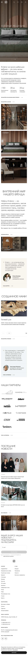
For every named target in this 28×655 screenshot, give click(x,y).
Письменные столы (5, 593)
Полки (2, 589)
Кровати (3, 575)
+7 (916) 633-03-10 (5, 624)
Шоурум (16, 568)
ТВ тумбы (3, 583)
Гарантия (3, 608)
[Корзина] (21, 2)
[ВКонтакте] (5, 638)
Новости (17, 572)
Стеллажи (3, 577)
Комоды (3, 579)
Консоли (3, 581)
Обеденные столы (5, 587)
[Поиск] (14, 2)
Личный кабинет (5, 610)
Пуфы (2, 591)
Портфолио (17, 570)
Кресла (2, 598)
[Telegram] (2, 638)
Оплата (2, 606)
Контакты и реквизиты (20, 575)
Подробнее (15, 649)
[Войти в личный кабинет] (25, 2)
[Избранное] (18, 2)
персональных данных (8, 556)
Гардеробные (4, 568)
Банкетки (3, 585)
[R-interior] (6, 2)
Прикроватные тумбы (6, 570)
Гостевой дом (6, 319)
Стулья (2, 595)
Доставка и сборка (5, 604)
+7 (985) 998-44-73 (5, 622)
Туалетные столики (5, 572)
